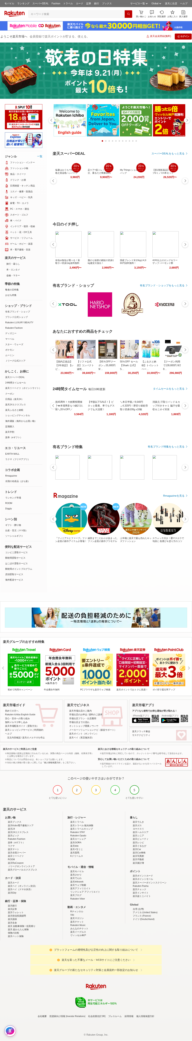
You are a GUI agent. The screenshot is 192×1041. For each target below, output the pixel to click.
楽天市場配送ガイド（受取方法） (22, 726)
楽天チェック (139, 889)
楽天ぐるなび (139, 846)
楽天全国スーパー (17, 852)
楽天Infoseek (76, 881)
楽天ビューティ (140, 839)
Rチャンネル (76, 911)
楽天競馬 (74, 852)
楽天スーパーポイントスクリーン (149, 882)
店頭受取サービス (14, 574)
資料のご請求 (95, 714)
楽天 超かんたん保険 (18, 929)
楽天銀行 (12, 905)
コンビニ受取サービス (16, 552)
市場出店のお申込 (78, 714)
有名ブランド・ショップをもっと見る (162, 285)
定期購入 (9, 426)
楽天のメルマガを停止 (33, 737)
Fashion (56, 3)
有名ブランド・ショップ (17, 311)
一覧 (39, 156)
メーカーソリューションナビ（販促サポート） (92, 730)
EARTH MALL (12, 454)
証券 (88, 3)
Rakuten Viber (77, 898)
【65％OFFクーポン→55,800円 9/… (107, 365)
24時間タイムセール (15, 382)
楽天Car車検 (139, 852)
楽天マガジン (77, 918)
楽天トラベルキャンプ (81, 829)
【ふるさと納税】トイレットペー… (150, 365)
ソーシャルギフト (14, 536)
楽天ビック (13, 835)
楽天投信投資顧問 (17, 916)
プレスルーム (115, 1016)
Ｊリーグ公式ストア (15, 360)
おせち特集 (10, 295)
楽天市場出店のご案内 (80, 710)
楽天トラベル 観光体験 (81, 825)
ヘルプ (184, 3)
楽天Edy (12, 892)
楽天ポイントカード (143, 875)
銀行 (96, 3)
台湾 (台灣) (138, 909)
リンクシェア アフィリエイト (85, 892)
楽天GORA (75, 842)
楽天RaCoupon (16, 863)
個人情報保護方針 (145, 1016)
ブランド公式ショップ (16, 317)
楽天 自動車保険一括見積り (21, 926)
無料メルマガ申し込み (16, 722)
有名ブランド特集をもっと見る (166, 446)
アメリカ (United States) (145, 912)
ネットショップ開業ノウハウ (83, 726)
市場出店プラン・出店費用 (82, 718)
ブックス (107, 3)
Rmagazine (11, 475)
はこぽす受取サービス (16, 563)
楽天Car (137, 849)
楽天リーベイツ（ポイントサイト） (23, 388)
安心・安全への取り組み (17, 718)
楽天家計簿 (138, 863)
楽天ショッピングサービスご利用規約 (24, 730)
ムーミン (9, 355)
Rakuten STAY (77, 832)
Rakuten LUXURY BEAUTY (19, 322)
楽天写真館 (138, 856)
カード (79, 3)
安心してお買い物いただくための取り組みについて (124, 759)
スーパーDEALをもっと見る (168, 153)
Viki (72, 915)
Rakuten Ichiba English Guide (20, 714)
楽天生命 (12, 922)
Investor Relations (75, 1016)
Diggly (8, 508)
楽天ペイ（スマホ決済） (20, 889)
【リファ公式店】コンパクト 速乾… (85, 365)
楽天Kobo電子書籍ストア (21, 825)
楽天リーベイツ (16, 856)
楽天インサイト (140, 892)
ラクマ (11, 846)
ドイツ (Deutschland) (143, 919)
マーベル (9, 339)
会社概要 (42, 1016)
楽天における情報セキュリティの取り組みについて (124, 749)
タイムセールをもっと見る (168, 388)
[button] (152, 14)
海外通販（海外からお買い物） (21, 421)
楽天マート (13, 849)
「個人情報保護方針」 (52, 762)
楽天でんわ (76, 878)
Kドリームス (76, 856)
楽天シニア (138, 835)
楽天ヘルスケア (140, 832)
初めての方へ (12, 710)
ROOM (8, 503)
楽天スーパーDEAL (15, 377)
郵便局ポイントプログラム (18, 569)
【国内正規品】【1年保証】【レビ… (64, 365)
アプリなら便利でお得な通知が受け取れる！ (154, 710)
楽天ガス (137, 825)
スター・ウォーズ (14, 344)
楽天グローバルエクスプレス (22, 869)
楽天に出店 (171, 3)
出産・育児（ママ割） (16, 530)
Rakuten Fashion (14, 328)
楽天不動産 (138, 859)
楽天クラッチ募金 (141, 731)
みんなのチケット (79, 928)
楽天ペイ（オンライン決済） (22, 886)
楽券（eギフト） (13, 437)
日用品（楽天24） (14, 399)
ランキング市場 (13, 497)
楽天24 (11, 829)
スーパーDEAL (40, 3)
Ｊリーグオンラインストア (21, 866)
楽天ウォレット (16, 912)
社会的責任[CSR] (96, 1016)
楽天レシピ (138, 842)
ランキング (23, 3)
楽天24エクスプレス (15, 404)
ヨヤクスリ (138, 829)
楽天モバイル (77, 871)
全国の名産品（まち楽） (17, 481)
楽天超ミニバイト (142, 896)
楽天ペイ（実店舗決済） (81, 737)
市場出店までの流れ (79, 722)
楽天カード (13, 882)
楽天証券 (12, 909)
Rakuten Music (78, 925)
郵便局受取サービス (15, 558)
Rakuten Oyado (78, 835)
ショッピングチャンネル (17, 415)
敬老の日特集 (12, 289)
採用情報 (129, 1016)
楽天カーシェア (78, 839)
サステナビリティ (141, 735)
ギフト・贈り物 (13, 525)
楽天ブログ (76, 895)
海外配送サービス (14, 579)
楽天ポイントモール (143, 879)
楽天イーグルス (78, 932)
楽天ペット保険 (16, 936)
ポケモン (9, 350)
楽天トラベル (77, 822)
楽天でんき (138, 822)
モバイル (9, 3)
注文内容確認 (14, 737)
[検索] (128, 14)
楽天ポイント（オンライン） (83, 733)
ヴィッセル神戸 (78, 935)
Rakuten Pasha (140, 886)
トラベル (68, 3)
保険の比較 (13, 933)
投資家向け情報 (57, 1016)
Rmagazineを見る (173, 495)
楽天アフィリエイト (80, 888)
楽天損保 (12, 919)
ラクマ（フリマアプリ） (17, 459)
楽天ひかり (76, 874)
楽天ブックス (14, 822)
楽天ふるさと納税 (14, 410)
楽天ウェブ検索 (78, 885)
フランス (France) (142, 916)
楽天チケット (77, 922)
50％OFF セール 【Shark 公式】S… (129, 365)
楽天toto (74, 846)
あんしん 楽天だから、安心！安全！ (176, 762)
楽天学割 (9, 432)
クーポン (9, 393)
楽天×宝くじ (76, 849)
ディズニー (10, 333)
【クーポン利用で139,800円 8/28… (172, 365)
